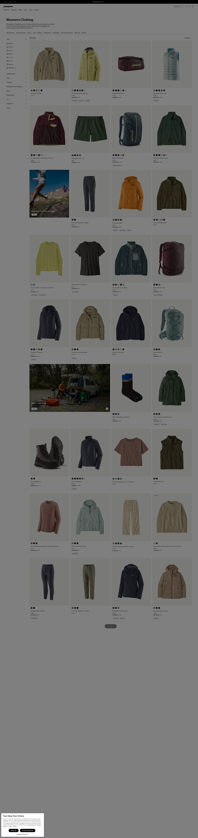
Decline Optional (27, 830)
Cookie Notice (31, 825)
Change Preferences (22, 834)
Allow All (13, 830)
